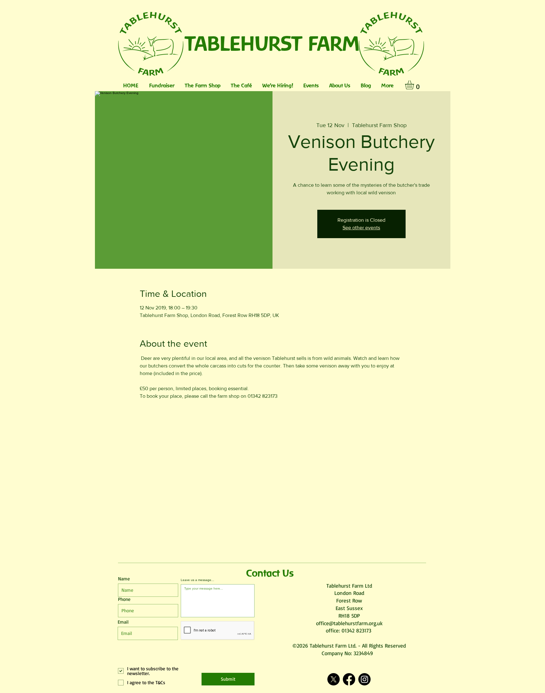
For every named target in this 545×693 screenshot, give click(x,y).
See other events (361, 227)
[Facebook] (349, 679)
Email (123, 622)
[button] (415, 85)
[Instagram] (364, 679)
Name (124, 578)
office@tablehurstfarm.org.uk (349, 623)
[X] (333, 679)
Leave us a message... (197, 580)
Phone (124, 599)
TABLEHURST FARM (272, 43)
